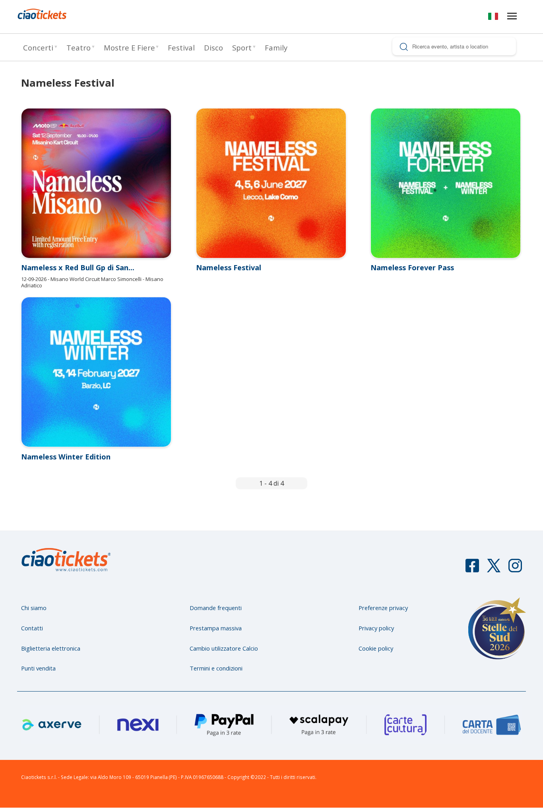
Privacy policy (376, 628)
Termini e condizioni (216, 668)
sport (242, 47)
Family (276, 47)
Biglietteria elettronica (50, 648)
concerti (38, 47)
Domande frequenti (216, 608)
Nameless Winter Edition (66, 456)
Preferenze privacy (383, 608)
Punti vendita (38, 668)
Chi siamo (34, 608)
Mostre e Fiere (129, 47)
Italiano (493, 18)
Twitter (493, 569)
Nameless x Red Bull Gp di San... (77, 267)
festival (181, 47)
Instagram (515, 569)
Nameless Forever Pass (412, 267)
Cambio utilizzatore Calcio (224, 648)
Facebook (472, 569)
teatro (78, 47)
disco (213, 47)
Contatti (32, 628)
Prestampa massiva (216, 628)
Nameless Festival (228, 267)
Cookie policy (376, 648)
